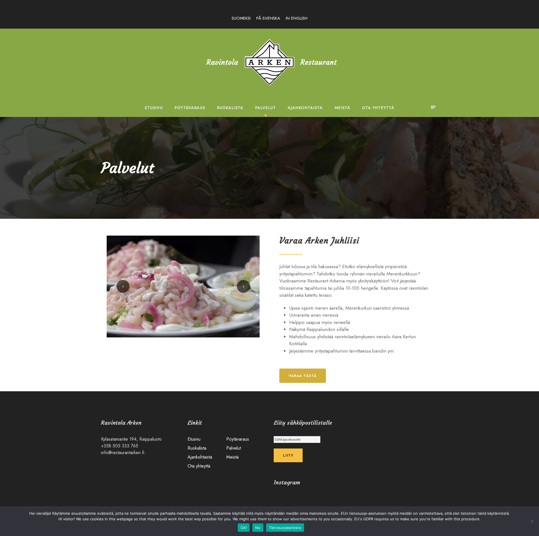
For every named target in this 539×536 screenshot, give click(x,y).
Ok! (244, 527)
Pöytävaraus (190, 108)
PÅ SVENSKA (268, 18)
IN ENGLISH (296, 18)
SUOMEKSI (241, 18)
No (258, 527)
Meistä (342, 108)
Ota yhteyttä (378, 108)
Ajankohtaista (305, 108)
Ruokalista (230, 108)
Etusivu (154, 108)
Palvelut (265, 108)
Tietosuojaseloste (285, 527)
